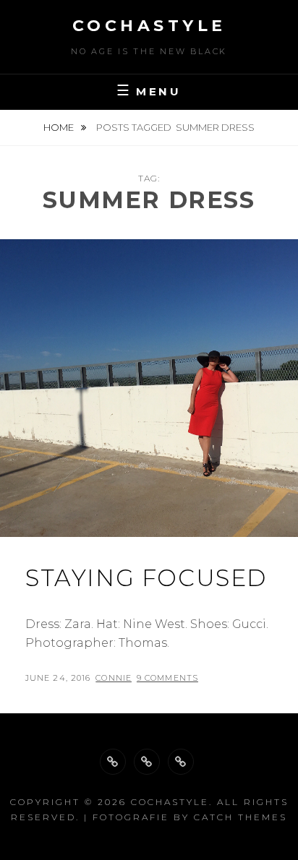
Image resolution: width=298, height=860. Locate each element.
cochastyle (149, 25)
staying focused (146, 578)
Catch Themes (240, 817)
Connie (113, 678)
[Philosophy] (147, 762)
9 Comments (167, 678)
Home (59, 127)
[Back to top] (113, 762)
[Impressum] (181, 762)
